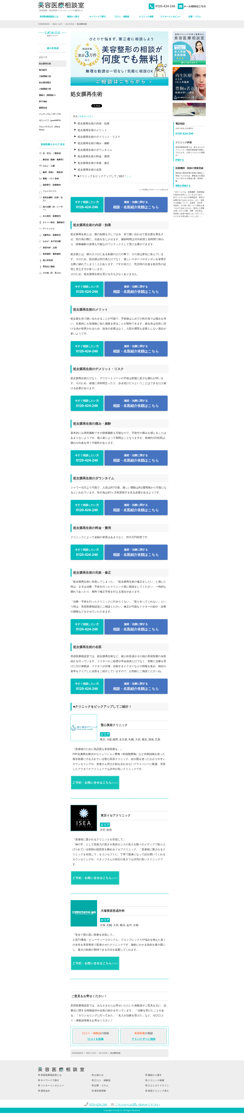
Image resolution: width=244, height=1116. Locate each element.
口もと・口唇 (49, 165)
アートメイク (49, 228)
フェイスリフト (50, 191)
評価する (179, 159)
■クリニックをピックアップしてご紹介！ (102, 176)
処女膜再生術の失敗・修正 (94, 163)
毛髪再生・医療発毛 (52, 234)
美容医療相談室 (44, 24)
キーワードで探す (49, 1080)
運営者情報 (100, 1090)
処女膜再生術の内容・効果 (94, 123)
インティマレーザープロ (50, 114)
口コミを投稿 (96, 1039)
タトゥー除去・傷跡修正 (54, 222)
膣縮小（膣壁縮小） (48, 95)
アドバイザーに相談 (144, 1039)
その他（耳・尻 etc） (52, 272)
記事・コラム (101, 1085)
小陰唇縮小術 (45, 88)
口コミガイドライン (158, 1085)
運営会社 (45, 1090)
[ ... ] (129, 176)
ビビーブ (43, 57)
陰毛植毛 (43, 69)
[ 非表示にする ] (85, 116)
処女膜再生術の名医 (90, 169)
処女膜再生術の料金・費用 (94, 156)
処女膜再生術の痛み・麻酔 (94, 143)
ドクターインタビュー (52, 1085)
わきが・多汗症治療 (52, 241)
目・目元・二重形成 (52, 153)
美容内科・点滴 (50, 247)
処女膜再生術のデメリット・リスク (99, 137)
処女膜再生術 (45, 63)
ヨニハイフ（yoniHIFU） (50, 120)
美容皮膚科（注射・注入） (53, 199)
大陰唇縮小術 (45, 76)
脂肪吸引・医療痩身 (52, 184)
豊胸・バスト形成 (51, 178)
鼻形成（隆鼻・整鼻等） (54, 159)
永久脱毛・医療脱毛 (52, 216)
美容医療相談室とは (51, 1074)
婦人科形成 (70, 24)
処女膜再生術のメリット (92, 130)
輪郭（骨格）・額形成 (53, 172)
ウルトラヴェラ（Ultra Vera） (49, 128)
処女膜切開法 (45, 82)
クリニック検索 (155, 1080)
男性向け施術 (49, 266)
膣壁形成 (43, 107)
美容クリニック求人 (158, 1090)
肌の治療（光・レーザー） (53, 208)
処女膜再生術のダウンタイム (95, 150)
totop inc (118, 1110)
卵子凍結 (43, 101)
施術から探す (58, 24)
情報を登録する (183, 185)
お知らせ (99, 1074)
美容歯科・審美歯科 (52, 253)
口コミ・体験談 (102, 1080)
